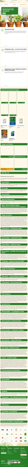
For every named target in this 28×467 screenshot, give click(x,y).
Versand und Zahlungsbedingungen (10, 453)
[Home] (1, 4)
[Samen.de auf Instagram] (4, 463)
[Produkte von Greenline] (21, 441)
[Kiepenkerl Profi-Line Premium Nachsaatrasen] (12, 134)
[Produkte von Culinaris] (16, 430)
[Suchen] (18, 1)
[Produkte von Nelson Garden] (12, 430)
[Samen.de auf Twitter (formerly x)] (1, 463)
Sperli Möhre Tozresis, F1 (4, 138)
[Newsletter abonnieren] (26, 455)
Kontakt (8, 449)
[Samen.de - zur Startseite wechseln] (2, 1)
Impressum (15, 449)
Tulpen (5, 323)
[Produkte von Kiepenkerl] (3, 429)
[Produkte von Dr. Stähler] (25, 441)
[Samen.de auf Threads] (7, 463)
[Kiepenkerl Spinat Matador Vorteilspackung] (12, 121)
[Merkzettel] (23, 1)
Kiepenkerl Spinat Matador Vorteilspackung (12, 126)
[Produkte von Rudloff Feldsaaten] (16, 434)
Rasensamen (21, 278)
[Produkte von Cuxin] (21, 434)
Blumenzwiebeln (12, 218)
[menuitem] (14, 1)
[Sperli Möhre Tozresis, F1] (4, 134)
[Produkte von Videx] (21, 438)
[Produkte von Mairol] (16, 437)
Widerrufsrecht (9, 451)
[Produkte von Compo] (25, 434)
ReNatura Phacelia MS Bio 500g (4, 126)
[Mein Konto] (25, 1)
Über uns (15, 450)
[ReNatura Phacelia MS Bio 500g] (4, 121)
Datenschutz (15, 451)
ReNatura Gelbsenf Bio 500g (20, 125)
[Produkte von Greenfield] (21, 429)
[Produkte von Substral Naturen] (16, 441)
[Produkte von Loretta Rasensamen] (3, 434)
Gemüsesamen (2, 450)
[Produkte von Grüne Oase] (12, 434)
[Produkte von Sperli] (7, 430)
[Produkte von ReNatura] (25, 430)
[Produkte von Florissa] (25, 437)
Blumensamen (2, 451)
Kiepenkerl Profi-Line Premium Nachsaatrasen (12, 138)
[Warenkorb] (27, 1)
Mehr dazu (6, 65)
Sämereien (2, 449)
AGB (8, 450)
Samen (10, 178)
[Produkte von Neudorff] (3, 438)
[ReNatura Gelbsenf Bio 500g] (20, 121)
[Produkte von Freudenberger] (7, 434)
